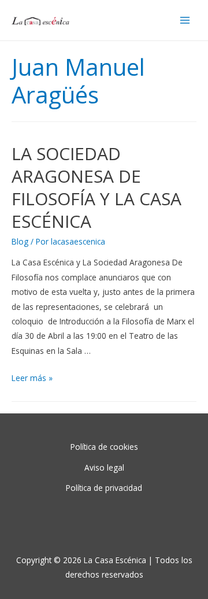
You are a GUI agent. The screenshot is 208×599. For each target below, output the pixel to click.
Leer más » (32, 377)
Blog (20, 241)
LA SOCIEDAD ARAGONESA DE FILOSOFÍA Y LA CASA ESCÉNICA (96, 187)
